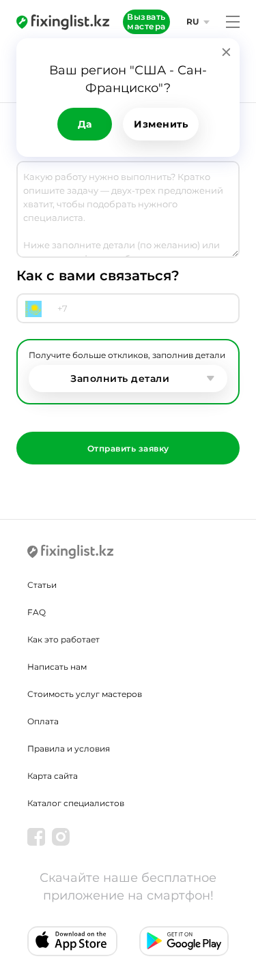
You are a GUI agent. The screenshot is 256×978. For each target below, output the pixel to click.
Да (85, 124)
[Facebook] (36, 837)
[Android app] (184, 941)
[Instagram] (61, 837)
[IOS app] (72, 941)
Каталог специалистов (75, 803)
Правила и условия (68, 748)
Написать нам (57, 667)
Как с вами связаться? (98, 275)
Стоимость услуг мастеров (84, 694)
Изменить (161, 124)
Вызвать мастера (146, 21)
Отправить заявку (128, 448)
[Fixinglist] (62, 22)
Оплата (43, 721)
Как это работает (63, 639)
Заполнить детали (119, 378)
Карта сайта (52, 776)
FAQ (36, 612)
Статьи (42, 585)
